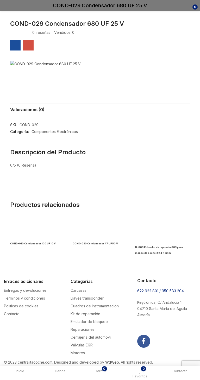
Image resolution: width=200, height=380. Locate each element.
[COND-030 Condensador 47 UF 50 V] (100, 229)
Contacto (12, 314)
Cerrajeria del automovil (91, 337)
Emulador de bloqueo (89, 321)
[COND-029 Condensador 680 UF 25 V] (15, 45)
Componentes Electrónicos (55, 131)
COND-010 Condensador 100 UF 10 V (33, 243)
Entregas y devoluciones (25, 290)
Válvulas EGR (82, 345)
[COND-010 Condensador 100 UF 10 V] (37, 229)
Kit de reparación (85, 314)
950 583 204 (173, 291)
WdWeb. (112, 362)
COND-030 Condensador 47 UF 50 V (95, 243)
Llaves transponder (87, 298)
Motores (78, 353)
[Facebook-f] (143, 341)
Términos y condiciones (24, 298)
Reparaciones (83, 329)
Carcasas (78, 290)
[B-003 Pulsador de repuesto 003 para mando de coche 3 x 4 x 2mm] (162, 229)
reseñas (41, 32)
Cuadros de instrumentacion (95, 306)
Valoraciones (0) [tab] (27, 109)
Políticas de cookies (21, 306)
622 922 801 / (149, 291)
